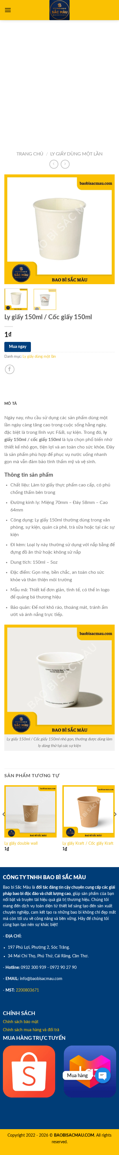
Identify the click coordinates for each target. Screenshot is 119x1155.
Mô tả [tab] (10, 403)
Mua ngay (17, 347)
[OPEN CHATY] (103, 1075)
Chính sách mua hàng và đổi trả (31, 1030)
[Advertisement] (59, 82)
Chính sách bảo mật (20, 1022)
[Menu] (7, 10)
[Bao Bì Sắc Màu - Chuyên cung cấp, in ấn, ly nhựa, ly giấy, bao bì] (59, 10)
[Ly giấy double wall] (30, 811)
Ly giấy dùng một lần (76, 154)
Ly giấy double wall (21, 844)
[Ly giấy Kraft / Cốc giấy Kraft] (88, 811)
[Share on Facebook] (9, 369)
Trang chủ (29, 154)
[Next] (105, 229)
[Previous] (14, 229)
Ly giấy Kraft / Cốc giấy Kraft (88, 844)
